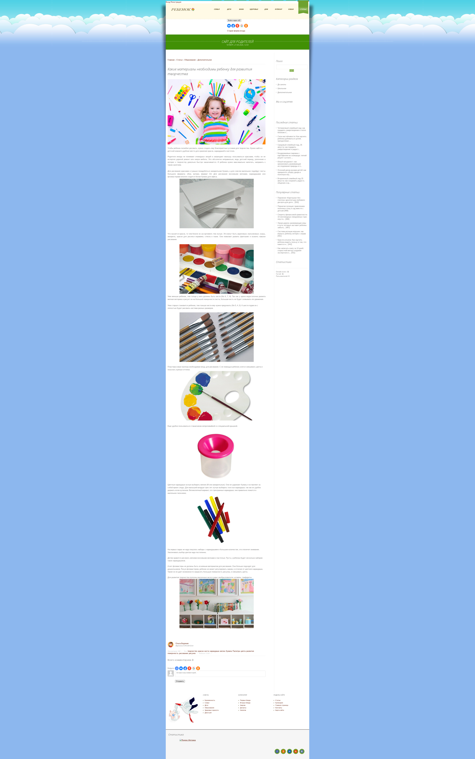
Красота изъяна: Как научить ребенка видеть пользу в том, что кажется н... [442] (292, 242)
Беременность (210, 700)
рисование (183, 653)
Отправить (180, 681)
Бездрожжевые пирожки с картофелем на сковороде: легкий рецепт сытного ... (292, 155)
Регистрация (176, 2)
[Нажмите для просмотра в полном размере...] (217, 479)
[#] (283, 751)
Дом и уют (208, 713)
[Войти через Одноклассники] (246, 26)
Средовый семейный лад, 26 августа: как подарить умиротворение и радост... (290, 147)
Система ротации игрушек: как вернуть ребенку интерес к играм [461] (292, 233)
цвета (243, 651)
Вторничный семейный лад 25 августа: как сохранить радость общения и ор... (291, 180)
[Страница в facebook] (277, 751)
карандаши (214, 651)
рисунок (192, 653)
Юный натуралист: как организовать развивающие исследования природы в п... (290, 164)
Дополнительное (205, 60)
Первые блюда (245, 700)
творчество (192, 651)
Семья (207, 703)
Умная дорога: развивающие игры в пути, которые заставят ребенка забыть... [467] (292, 225)
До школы (282, 84)
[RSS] (295, 751)
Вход (168, 2)
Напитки (243, 710)
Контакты (278, 708)
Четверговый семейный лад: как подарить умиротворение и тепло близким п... (292, 130)
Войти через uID (234, 20)
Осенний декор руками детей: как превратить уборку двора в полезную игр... (292, 172)
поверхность (173, 653)
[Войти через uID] (177, 668)
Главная (171, 60)
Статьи (179, 60)
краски (201, 651)
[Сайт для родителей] (183, 10)
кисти (206, 651)
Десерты (243, 708)
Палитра (236, 651)
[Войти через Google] (242, 26)
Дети (206, 705)
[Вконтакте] (301, 751)
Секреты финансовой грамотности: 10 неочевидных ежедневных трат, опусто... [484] (292, 217)
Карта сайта (279, 710)
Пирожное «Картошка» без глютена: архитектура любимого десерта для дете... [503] (291, 200)
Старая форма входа (236, 31)
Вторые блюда (245, 703)
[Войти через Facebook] (233, 26)
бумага (229, 651)
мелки (222, 651)
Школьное (282, 88)
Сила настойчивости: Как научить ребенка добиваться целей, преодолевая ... (292, 138)
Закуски (242, 705)
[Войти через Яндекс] (237, 26)
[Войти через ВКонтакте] (229, 26)
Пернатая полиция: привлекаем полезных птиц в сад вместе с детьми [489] (291, 208)
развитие (250, 651)
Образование (190, 60)
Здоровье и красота (212, 710)
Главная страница (281, 705)
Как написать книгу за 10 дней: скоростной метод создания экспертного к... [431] (291, 250)
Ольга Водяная (182, 643)
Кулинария (279, 703)
